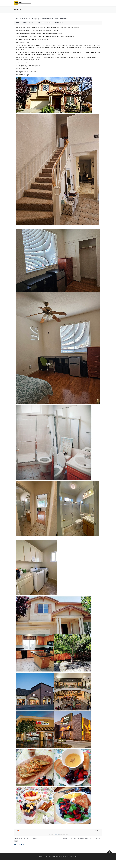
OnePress (61, 856)
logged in (56, 834)
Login (100, 3)
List (16, 841)
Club (69, 3)
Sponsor (83, 3)
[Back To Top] (109, 852)
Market (76, 3)
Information (61, 3)
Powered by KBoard (19, 844)
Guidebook (92, 3)
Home (44, 3)
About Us (52, 3)
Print (98, 827)
